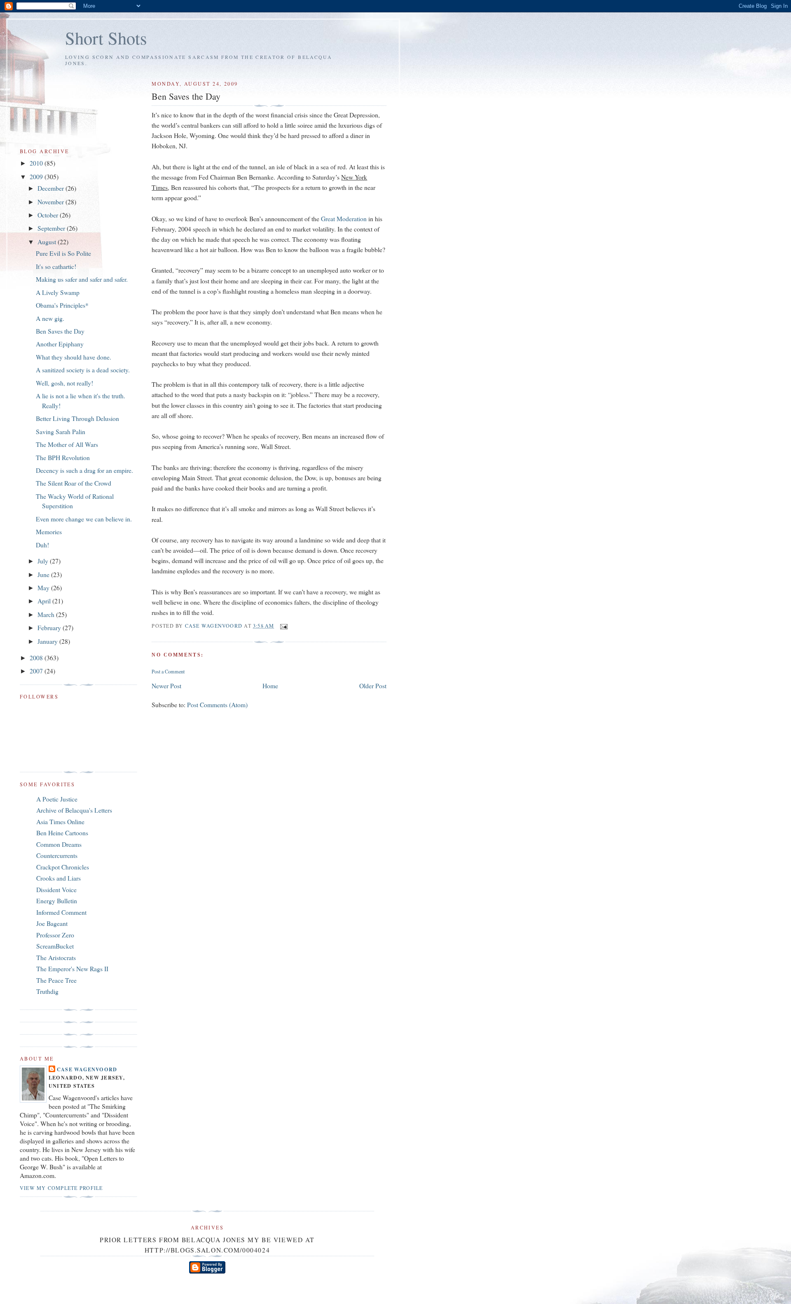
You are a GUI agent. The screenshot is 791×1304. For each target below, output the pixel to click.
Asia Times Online (60, 821)
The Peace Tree (56, 980)
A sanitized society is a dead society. (83, 369)
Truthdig (47, 991)
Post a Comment (168, 671)
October (48, 214)
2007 (37, 670)
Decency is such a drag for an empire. (84, 470)
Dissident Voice (56, 889)
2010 (37, 163)
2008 (37, 657)
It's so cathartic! (56, 266)
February (50, 627)
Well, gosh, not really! (64, 383)
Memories (49, 531)
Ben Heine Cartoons (62, 832)
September (52, 228)
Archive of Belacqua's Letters (74, 810)
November (51, 201)
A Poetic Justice (56, 799)
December (51, 188)
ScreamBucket (55, 946)
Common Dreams (59, 844)
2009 (37, 176)
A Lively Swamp (58, 292)
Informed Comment (61, 912)
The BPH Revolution (63, 457)
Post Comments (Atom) (217, 704)
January (48, 641)
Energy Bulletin (56, 900)
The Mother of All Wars (67, 444)
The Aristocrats (56, 957)
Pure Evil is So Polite (63, 253)
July (43, 560)
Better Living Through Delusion (77, 418)
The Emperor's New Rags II (72, 968)
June (44, 574)
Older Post (372, 685)
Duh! (42, 544)
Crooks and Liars (58, 878)
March (46, 614)
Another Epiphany (60, 343)
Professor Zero (55, 934)
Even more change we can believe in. (84, 518)
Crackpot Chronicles (62, 866)
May (44, 587)
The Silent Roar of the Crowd (73, 483)
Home (270, 685)
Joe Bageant (52, 923)
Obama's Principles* (62, 305)
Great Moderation (344, 218)
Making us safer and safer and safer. (82, 279)
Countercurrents (56, 855)
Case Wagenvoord (87, 1069)
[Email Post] (283, 625)
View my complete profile (61, 1188)
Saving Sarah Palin (60, 431)
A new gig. (50, 318)
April (44, 600)
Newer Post (166, 685)
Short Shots (106, 37)
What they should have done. (73, 357)
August (47, 241)
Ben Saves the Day (60, 331)
